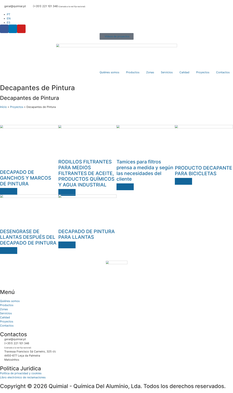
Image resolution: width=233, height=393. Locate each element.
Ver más (8, 191)
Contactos (223, 72)
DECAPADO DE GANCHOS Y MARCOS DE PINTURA (25, 177)
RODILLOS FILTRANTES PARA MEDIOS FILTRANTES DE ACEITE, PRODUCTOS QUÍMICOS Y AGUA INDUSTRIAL (86, 173)
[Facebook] (4, 29)
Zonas (150, 72)
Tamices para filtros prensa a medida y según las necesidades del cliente (144, 170)
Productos (132, 72)
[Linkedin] (13, 29)
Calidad (184, 72)
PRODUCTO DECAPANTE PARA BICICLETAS (203, 171)
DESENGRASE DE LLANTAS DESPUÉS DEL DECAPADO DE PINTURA (28, 237)
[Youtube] (21, 29)
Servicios (167, 72)
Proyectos (202, 72)
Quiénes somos (109, 72)
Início (3, 107)
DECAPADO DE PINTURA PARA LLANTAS (86, 234)
